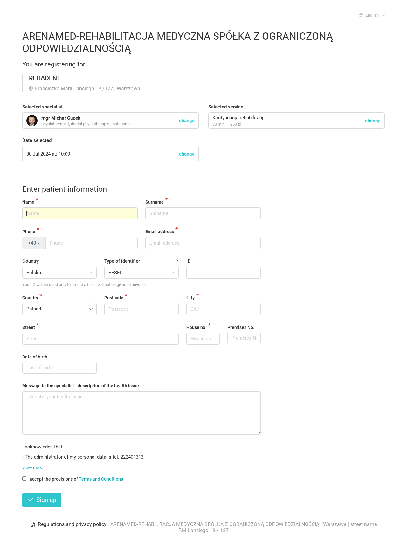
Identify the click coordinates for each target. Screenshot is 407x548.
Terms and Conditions (101, 479)
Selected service (225, 107)
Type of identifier (122, 261)
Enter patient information (64, 189)
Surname (154, 202)
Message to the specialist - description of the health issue (80, 385)
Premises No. (240, 327)
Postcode (113, 297)
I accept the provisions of (75, 479)
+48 (32, 243)
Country (30, 261)
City (190, 298)
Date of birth (34, 356)
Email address (159, 231)
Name (28, 202)
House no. (196, 327)
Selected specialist (42, 107)
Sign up (45, 499)
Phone (28, 231)
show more (32, 467)
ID (188, 261)
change (373, 121)
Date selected (37, 140)
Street (28, 327)
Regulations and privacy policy (72, 524)
